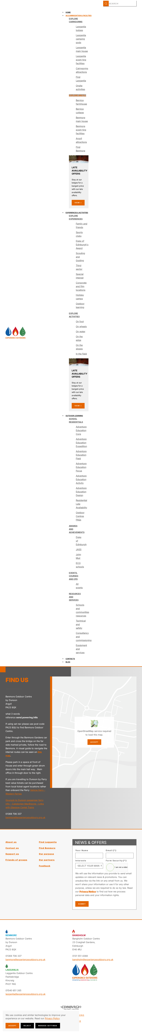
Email (111, 850)
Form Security (116, 860)
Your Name (81, 850)
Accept (94, 742)
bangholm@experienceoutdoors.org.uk (92, 959)
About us (11, 842)
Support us (12, 854)
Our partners (47, 860)
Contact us (12, 848)
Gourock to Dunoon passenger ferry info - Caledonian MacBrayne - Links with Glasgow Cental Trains (25, 804)
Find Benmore (47, 848)
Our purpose (46, 854)
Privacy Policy (52, 1018)
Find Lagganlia (48, 842)
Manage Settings (47, 1026)
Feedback (44, 866)
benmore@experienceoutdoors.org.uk (25, 817)
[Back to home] (16, 333)
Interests (80, 860)
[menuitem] (68, 12)
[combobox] (119, 3)
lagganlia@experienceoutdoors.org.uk (25, 994)
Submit (82, 904)
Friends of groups (16, 860)
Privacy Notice (87, 891)
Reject (27, 1026)
